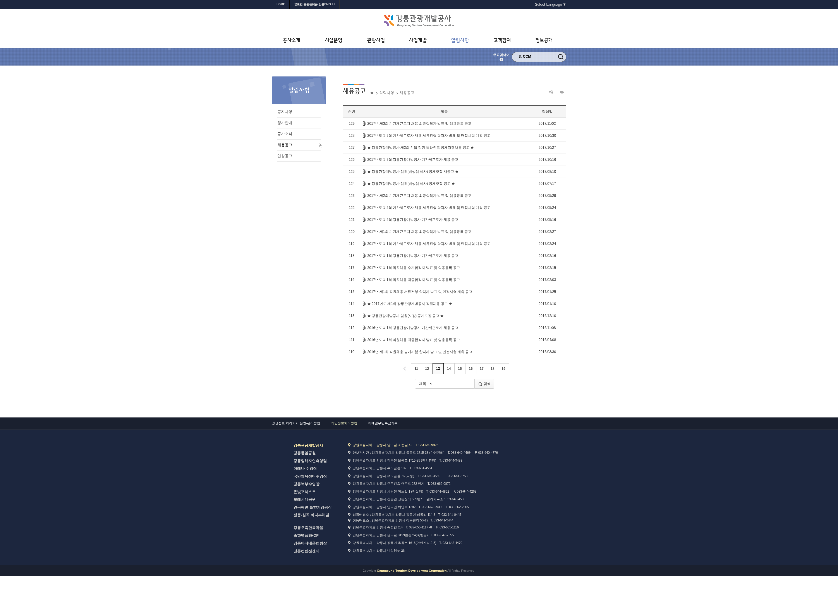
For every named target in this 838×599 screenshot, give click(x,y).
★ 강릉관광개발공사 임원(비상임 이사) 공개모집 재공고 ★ (412, 171)
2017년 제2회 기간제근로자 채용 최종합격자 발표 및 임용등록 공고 (419, 195)
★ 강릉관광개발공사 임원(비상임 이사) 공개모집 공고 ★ (411, 183)
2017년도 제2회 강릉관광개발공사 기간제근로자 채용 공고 (412, 220)
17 (482, 368)
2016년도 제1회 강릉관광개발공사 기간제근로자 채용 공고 (412, 328)
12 (427, 368)
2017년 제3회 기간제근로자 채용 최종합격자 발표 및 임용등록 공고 (419, 123)
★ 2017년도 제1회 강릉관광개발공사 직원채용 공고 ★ (409, 304)
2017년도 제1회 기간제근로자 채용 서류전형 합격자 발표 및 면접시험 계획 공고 (429, 244)
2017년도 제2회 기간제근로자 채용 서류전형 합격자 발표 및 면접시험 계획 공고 (429, 207)
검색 (487, 384)
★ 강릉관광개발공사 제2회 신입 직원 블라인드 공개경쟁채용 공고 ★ (420, 147)
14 (449, 368)
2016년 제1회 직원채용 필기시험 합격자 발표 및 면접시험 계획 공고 (419, 352)
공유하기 (551, 92)
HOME (280, 4)
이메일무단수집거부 (383, 423)
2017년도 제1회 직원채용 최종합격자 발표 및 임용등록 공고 (413, 280)
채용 (526, 56)
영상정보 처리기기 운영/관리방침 (296, 423)
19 (503, 368)
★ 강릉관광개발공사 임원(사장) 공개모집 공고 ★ (405, 316)
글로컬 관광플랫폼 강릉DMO (312, 4)
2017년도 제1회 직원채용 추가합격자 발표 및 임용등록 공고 (413, 268)
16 (471, 368)
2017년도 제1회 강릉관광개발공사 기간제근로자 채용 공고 (412, 256)
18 (493, 368)
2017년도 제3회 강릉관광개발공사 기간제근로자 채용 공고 (412, 159)
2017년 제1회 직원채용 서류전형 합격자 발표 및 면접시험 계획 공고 (419, 292)
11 (416, 368)
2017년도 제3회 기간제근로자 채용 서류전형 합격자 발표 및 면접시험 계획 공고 (429, 135)
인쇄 (562, 92)
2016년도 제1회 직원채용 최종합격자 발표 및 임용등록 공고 (413, 340)
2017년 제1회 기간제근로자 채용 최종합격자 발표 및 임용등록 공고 (419, 232)
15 (460, 368)
